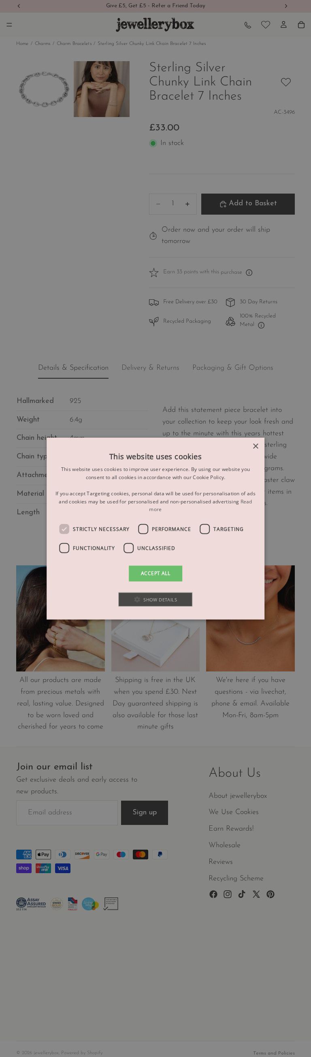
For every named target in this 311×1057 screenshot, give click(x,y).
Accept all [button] (155, 573)
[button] (156, 599)
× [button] (255, 446)
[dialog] (155, 529)
